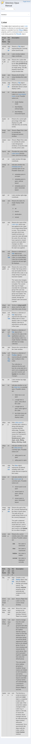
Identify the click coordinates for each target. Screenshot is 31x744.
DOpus (21, 30)
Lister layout (15, 153)
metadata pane (16, 166)
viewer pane (18, 479)
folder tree (17, 387)
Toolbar (14, 355)
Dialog (13, 581)
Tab (19, 46)
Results (18, 34)
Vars (16, 465)
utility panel (18, 422)
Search (14, 9)
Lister (26, 26)
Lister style (15, 224)
